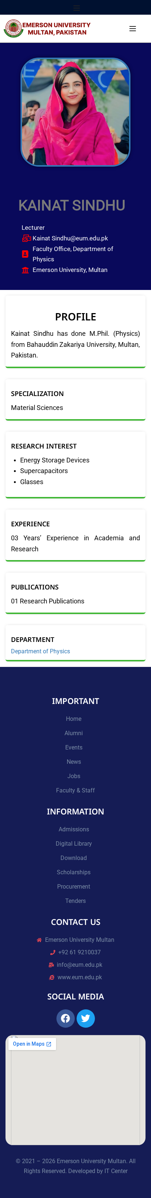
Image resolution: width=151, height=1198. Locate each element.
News (74, 761)
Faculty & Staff (75, 790)
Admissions (74, 829)
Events (73, 747)
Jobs (73, 776)
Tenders (75, 900)
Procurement (73, 886)
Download (73, 857)
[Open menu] (77, 8)
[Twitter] (86, 1018)
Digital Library (74, 843)
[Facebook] (65, 1018)
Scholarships (74, 872)
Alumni (74, 733)
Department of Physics (40, 651)
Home (73, 718)
